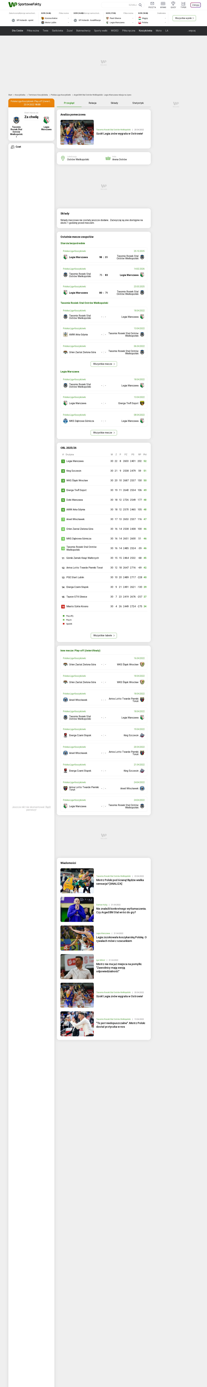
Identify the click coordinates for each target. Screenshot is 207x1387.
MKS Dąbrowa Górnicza (78, 538)
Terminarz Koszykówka (38, 95)
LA (166, 30)
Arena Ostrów (119, 159)
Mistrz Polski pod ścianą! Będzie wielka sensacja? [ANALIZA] (120, 881)
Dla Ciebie (17, 30)
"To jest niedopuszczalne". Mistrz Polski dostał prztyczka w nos (120, 1024)
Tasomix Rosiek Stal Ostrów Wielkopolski (113, 130)
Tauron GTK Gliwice (76, 596)
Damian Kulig (102, 905)
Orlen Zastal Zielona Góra (79, 528)
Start (10, 95)
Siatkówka (57, 30)
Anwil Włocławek (75, 519)
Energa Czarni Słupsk (77, 587)
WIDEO (115, 30)
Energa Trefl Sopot (76, 490)
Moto (159, 30)
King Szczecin (73, 470)
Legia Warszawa (74, 461)
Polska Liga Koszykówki (61, 95)
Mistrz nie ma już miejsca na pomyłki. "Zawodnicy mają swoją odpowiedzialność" (119, 967)
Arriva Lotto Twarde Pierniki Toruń (84, 567)
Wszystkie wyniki (183, 18)
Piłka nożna (33, 30)
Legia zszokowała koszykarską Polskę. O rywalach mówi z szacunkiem (121, 939)
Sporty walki (100, 30)
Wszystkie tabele (103, 635)
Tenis (45, 30)
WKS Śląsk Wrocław (77, 480)
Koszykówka (145, 30)
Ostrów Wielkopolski (78, 159)
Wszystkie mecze (103, 363)
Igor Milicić (100, 960)
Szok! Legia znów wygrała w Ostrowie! (119, 133)
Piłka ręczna (128, 30)
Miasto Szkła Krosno (77, 606)
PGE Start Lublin (75, 577)
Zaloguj (195, 5)
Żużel (70, 30)
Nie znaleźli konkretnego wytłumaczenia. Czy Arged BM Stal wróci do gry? (121, 910)
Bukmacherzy (83, 30)
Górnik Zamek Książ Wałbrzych (82, 558)
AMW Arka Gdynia (75, 509)
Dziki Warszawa (74, 499)
